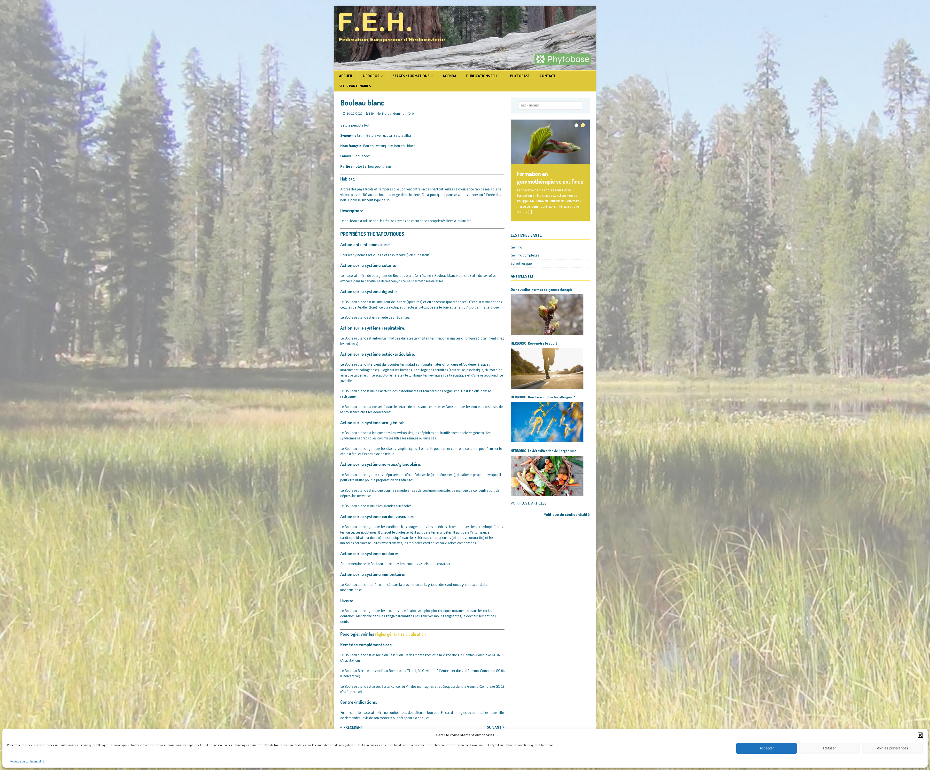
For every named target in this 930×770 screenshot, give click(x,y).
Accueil (346, 76)
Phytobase (520, 76)
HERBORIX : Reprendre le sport (534, 343)
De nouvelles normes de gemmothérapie (542, 289)
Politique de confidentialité (27, 761)
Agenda (449, 76)
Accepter (767, 748)
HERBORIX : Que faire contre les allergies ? (543, 397)
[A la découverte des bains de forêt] (550, 142)
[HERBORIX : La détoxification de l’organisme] (547, 476)
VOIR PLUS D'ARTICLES (528, 503)
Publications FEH (481, 76)
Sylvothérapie (521, 263)
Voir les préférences (892, 748)
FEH (371, 113)
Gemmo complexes (525, 255)
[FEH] (465, 67)
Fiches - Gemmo (393, 113)
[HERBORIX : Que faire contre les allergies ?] (547, 422)
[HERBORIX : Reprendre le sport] (547, 368)
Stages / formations (411, 76)
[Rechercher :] (550, 105)
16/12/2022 (355, 113)
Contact (547, 76)
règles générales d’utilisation (400, 634)
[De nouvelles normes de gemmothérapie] (547, 314)
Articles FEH (523, 276)
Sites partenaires (355, 86)
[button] (920, 735)
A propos (371, 76)
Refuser (829, 748)
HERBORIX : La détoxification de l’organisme (543, 451)
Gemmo (516, 247)
